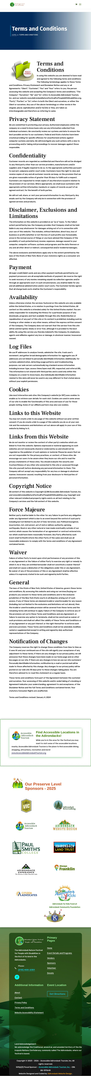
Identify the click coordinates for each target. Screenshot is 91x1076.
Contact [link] (18, 998)
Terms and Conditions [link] (24, 1008)
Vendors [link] (50, 958)
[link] (17, 4)
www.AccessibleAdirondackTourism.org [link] (29, 753)
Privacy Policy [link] (21, 1003)
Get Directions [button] (57, 994)
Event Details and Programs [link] (59, 953)
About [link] (17, 993)
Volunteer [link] (51, 968)
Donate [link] (50, 973)
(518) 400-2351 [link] (26, 969)
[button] (80, 6)
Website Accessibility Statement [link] (29, 1013)
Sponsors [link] (51, 963)
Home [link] (14, 35)
